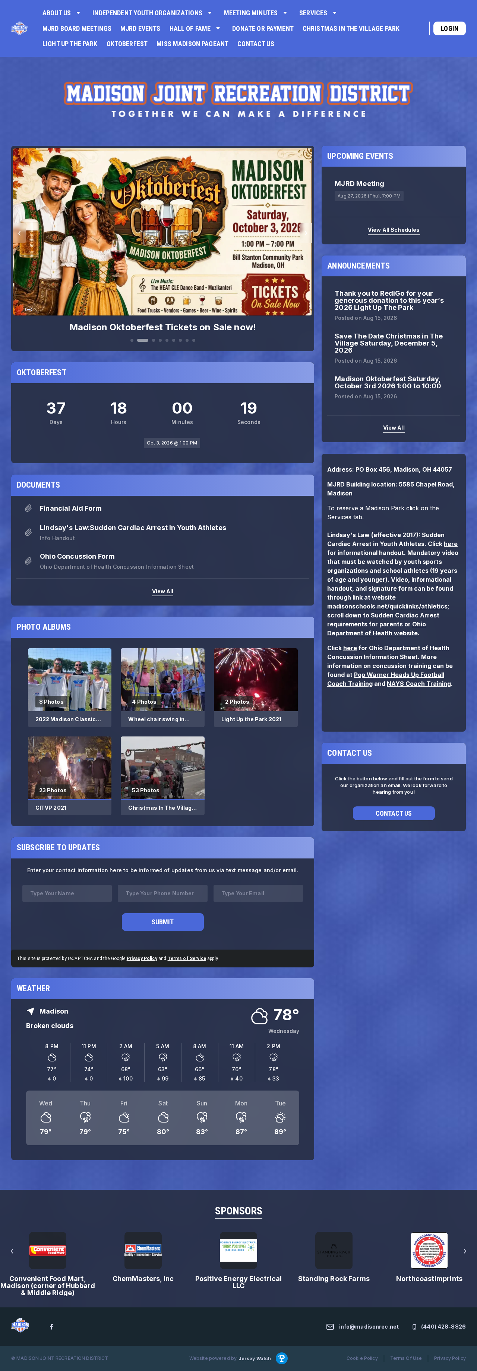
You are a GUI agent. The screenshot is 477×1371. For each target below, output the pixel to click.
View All (162, 585)
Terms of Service (187, 952)
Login (449, 28)
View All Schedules (394, 230)
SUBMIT (163, 915)
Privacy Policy (142, 952)
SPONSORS (238, 1205)
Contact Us (394, 813)
